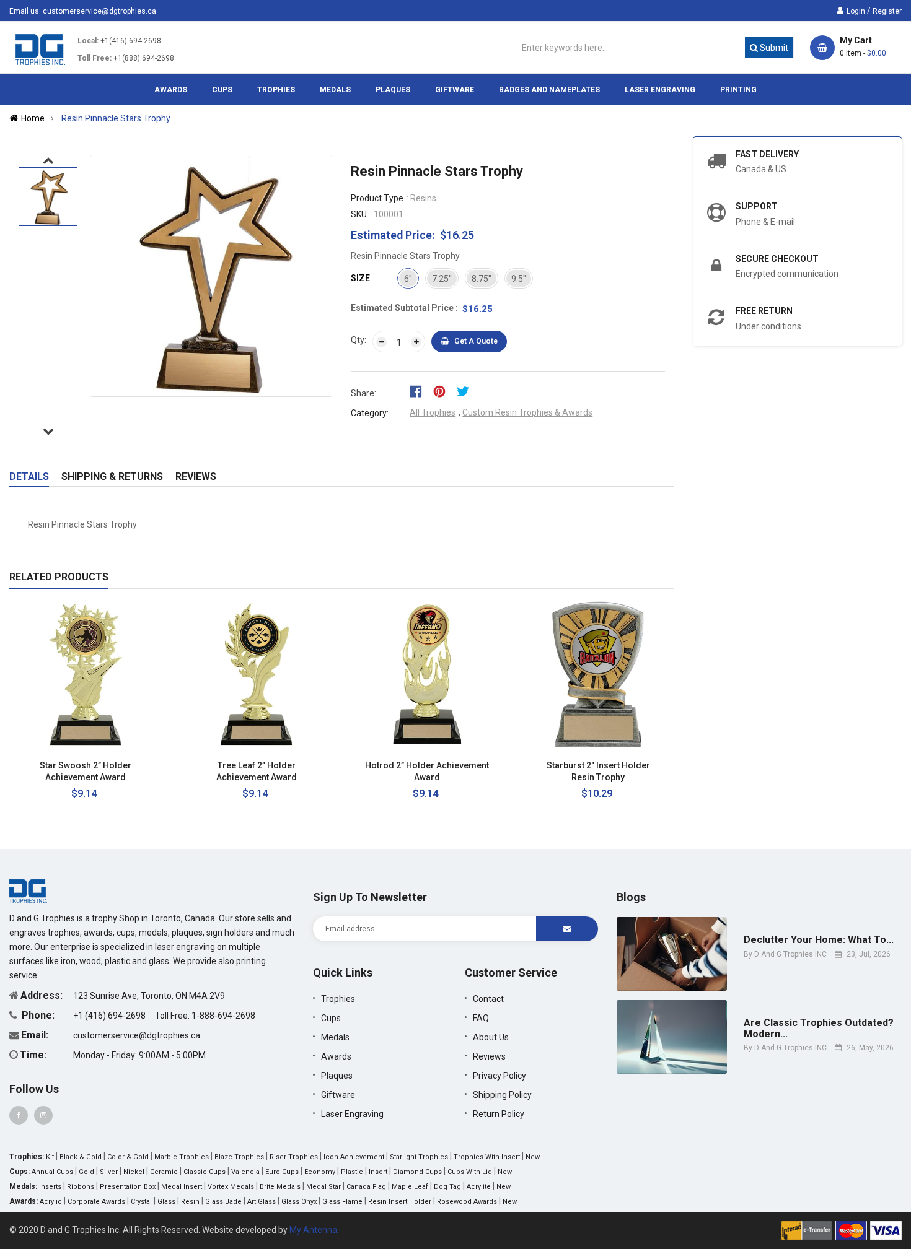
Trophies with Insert (487, 1157)
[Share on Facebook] (420, 391)
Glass (166, 1202)
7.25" (442, 279)
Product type (377, 198)
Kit (50, 1157)
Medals (335, 1037)
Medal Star (323, 1187)
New (533, 1157)
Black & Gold (80, 1157)
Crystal (141, 1202)
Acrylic (51, 1202)
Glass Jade (223, 1202)
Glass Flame (342, 1202)
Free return (764, 311)
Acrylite (479, 1187)
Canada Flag (366, 1187)
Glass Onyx (299, 1202)
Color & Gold (128, 1157)
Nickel (133, 1172)
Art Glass (261, 1202)
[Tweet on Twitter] (466, 391)
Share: (363, 393)
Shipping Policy (502, 1095)
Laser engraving (352, 1114)
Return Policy (498, 1114)
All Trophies (432, 412)
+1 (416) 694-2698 (110, 1016)
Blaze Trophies (239, 1157)
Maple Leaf (410, 1187)
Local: (88, 41)
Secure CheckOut (777, 259)
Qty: (358, 340)
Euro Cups (282, 1172)
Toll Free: (94, 58)
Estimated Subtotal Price (403, 308)
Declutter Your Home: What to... (819, 940)
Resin (190, 1202)
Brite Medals (280, 1187)
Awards (336, 1056)
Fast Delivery (767, 154)
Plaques (337, 1076)
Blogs (631, 896)
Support (757, 206)
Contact (488, 999)
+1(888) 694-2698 (143, 58)
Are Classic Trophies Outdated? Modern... (819, 1028)
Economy (319, 1172)
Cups (331, 1018)
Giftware (338, 1095)
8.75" (481, 279)
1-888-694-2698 (223, 1016)
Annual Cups (52, 1172)
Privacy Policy (499, 1076)
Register (887, 11)
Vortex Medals (231, 1187)
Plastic (352, 1172)
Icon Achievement (353, 1157)
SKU (359, 214)
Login (856, 11)
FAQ (481, 1018)
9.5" (518, 279)
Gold (86, 1172)
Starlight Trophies (419, 1157)
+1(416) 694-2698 (130, 41)
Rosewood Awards (467, 1202)
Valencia (245, 1172)
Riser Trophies (294, 1157)
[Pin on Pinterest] (443, 391)
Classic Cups (204, 1172)
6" (408, 279)
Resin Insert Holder (399, 1202)
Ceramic (164, 1172)
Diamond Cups (417, 1172)
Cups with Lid (469, 1172)
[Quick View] (156, 766)
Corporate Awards (96, 1202)
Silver (109, 1172)
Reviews (195, 476)
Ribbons (80, 1187)
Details (29, 476)
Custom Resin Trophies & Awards (527, 412)
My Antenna (313, 1230)
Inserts (50, 1187)
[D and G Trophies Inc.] (28, 890)
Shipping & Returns (112, 476)
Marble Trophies (181, 1157)
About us (491, 1037)
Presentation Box (128, 1187)
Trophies (338, 999)
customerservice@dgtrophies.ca (99, 11)
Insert (378, 1172)
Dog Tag (447, 1187)
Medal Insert (181, 1187)
